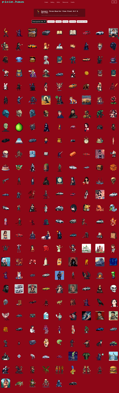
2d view (65, 21)
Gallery (52, 2)
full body (72, 21)
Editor (58, 2)
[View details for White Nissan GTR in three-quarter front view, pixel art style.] (59, 221)
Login (114, 1)
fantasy (58, 21)
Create (46, 2)
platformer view (82, 21)
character (51, 21)
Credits (72, 2)
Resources (65, 2)
